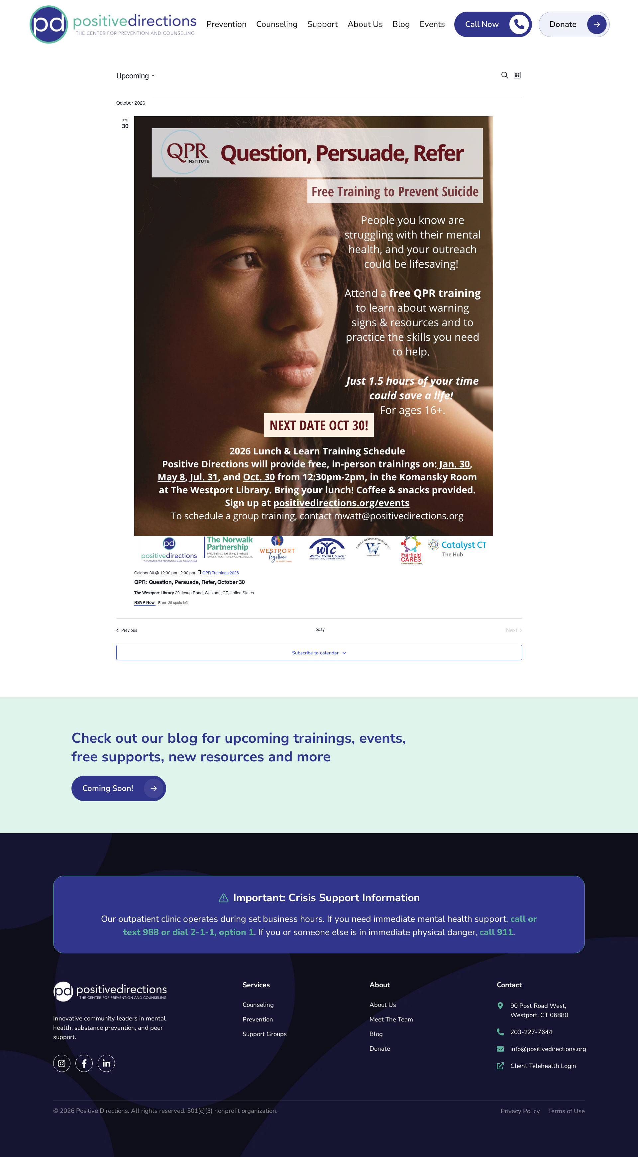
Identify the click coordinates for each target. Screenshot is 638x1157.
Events (432, 24)
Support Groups (265, 1034)
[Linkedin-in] (106, 1063)
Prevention (226, 24)
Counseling (277, 24)
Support (322, 24)
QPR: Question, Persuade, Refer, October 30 (189, 582)
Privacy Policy (520, 1111)
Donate (380, 1048)
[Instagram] (61, 1063)
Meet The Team (391, 1019)
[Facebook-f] (84, 1063)
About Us (365, 24)
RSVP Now (145, 602)
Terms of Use (566, 1111)
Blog (401, 24)
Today (319, 629)
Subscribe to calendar (315, 653)
